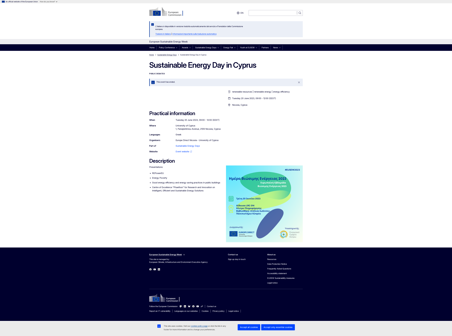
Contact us (211, 306)
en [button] (241, 13)
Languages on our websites (186, 311)
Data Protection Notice (277, 264)
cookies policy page (199, 326)
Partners (265, 47)
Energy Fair (228, 47)
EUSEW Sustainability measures (281, 278)
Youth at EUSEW (247, 47)
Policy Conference (167, 47)
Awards (185, 47)
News (275, 47)
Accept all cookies (249, 327)
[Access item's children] (177, 47)
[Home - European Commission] (168, 11)
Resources (271, 259)
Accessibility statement (277, 273)
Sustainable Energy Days (205, 47)
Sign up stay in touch (237, 259)
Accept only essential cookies (278, 327)
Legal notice (272, 283)
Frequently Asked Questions (279, 269)
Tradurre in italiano (163, 34)
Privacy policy (218, 311)
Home (152, 47)
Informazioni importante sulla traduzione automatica (194, 34)
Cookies (205, 311)
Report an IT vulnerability (159, 311)
